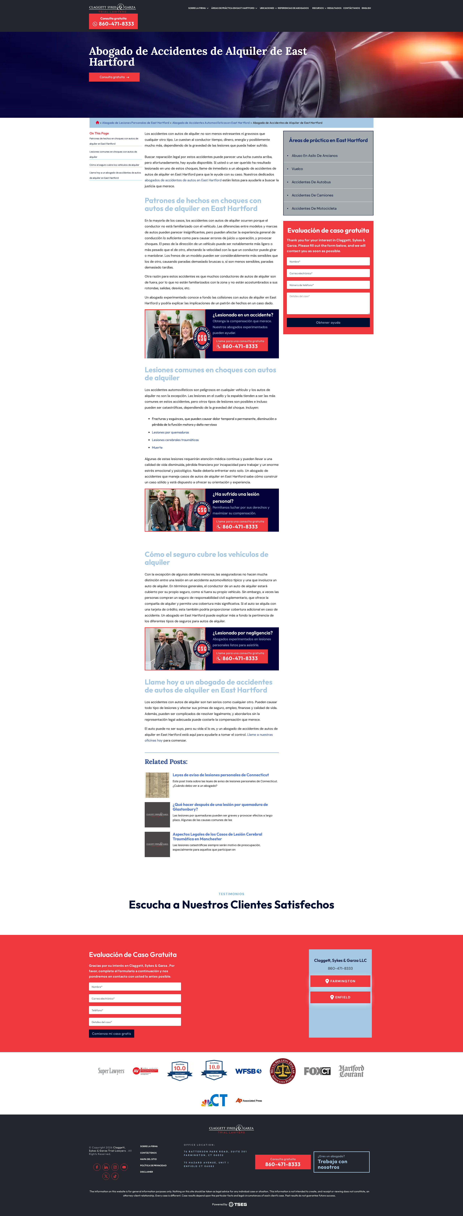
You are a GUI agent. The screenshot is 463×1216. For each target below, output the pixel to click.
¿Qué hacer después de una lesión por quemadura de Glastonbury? (220, 807)
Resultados (334, 8)
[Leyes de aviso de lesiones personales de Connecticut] (157, 785)
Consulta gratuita (113, 18)
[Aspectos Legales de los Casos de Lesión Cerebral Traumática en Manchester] (157, 844)
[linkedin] (106, 1167)
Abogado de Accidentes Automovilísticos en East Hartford (211, 122)
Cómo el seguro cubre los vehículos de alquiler (114, 164)
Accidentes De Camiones (312, 195)
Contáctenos (148, 1152)
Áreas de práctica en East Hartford (232, 8)
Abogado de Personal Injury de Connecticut (97, 122)
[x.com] (106, 1176)
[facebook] (97, 1167)
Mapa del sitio (148, 1159)
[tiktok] (115, 1176)
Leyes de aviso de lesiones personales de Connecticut (221, 774)
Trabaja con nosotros (332, 1164)
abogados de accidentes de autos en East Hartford (183, 180)
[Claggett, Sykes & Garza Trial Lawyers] (112, 8)
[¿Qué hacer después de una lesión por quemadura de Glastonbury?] (157, 814)
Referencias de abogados (293, 8)
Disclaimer (146, 1171)
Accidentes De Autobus (311, 182)
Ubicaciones (267, 8)
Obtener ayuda (328, 322)
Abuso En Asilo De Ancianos (315, 155)
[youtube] (124, 1167)
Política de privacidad (153, 1165)
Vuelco (297, 168)
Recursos (318, 8)
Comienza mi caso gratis (111, 1033)
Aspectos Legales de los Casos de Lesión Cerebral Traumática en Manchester (217, 836)
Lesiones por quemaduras (170, 432)
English (366, 8)
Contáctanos (351, 8)
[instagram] (115, 1167)
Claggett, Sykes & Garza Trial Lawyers (108, 1149)
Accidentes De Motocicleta (314, 208)
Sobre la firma (197, 8)
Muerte (157, 447)
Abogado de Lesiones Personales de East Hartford (135, 122)
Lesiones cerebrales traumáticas (175, 440)
